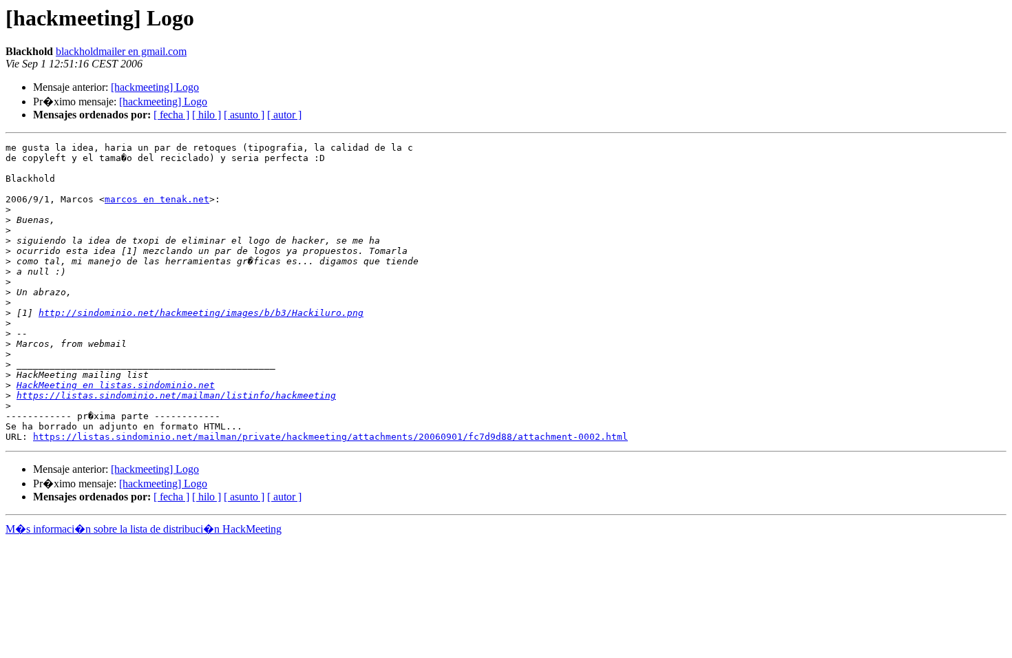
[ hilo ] (206, 114)
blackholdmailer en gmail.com (121, 51)
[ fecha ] (171, 114)
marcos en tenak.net (157, 199)
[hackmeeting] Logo (155, 87)
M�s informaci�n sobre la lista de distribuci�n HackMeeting (144, 529)
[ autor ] (284, 114)
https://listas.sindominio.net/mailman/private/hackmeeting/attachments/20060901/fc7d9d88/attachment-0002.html (330, 437)
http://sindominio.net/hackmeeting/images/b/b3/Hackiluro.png (201, 313)
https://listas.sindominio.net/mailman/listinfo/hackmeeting (176, 395)
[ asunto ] (244, 114)
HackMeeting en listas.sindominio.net (116, 385)
